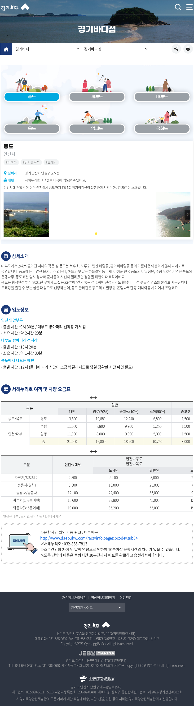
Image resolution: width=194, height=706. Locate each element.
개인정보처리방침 (74, 597)
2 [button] (96, 233)
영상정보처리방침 (103, 597)
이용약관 (126, 597)
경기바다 (22, 49)
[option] (97, 214)
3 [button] (100, 233)
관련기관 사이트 (82, 607)
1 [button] (92, 233)
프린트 (188, 49)
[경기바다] (15, 7)
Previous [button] (6, 215)
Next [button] (187, 215)
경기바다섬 (92, 49)
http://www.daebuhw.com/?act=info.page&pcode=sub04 (88, 538)
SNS (176, 49)
